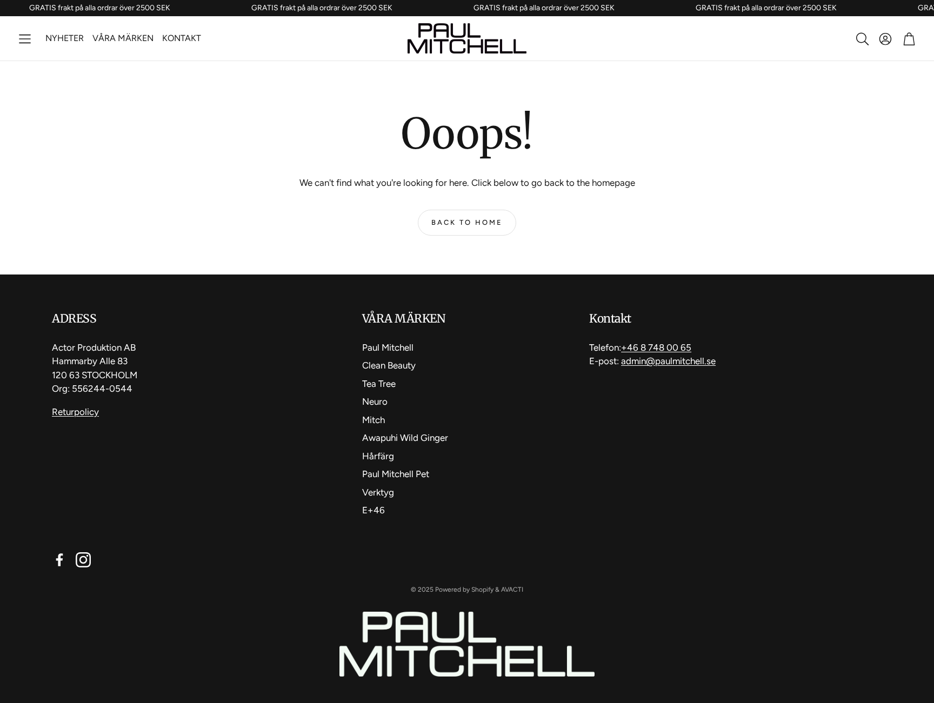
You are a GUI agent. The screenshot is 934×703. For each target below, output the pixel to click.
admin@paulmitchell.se (668, 361)
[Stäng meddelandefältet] (923, 8)
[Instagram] (83, 559)
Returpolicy (75, 411)
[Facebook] (59, 559)
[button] (24, 39)
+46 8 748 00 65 (656, 347)
